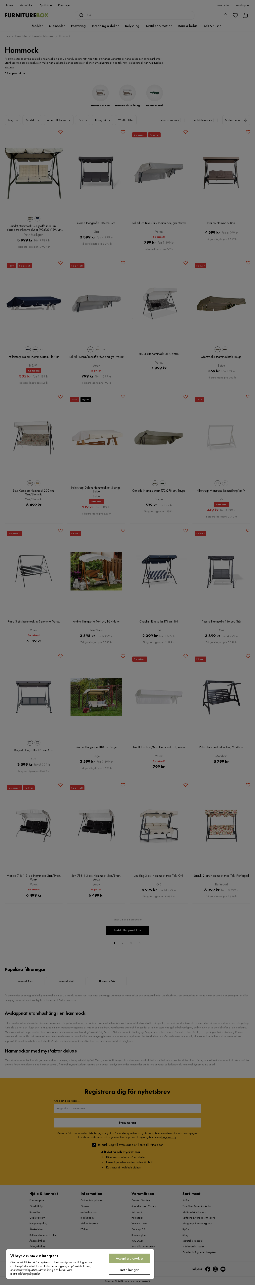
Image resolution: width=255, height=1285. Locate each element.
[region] (80, 1264)
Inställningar (129, 1269)
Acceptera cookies (130, 1258)
